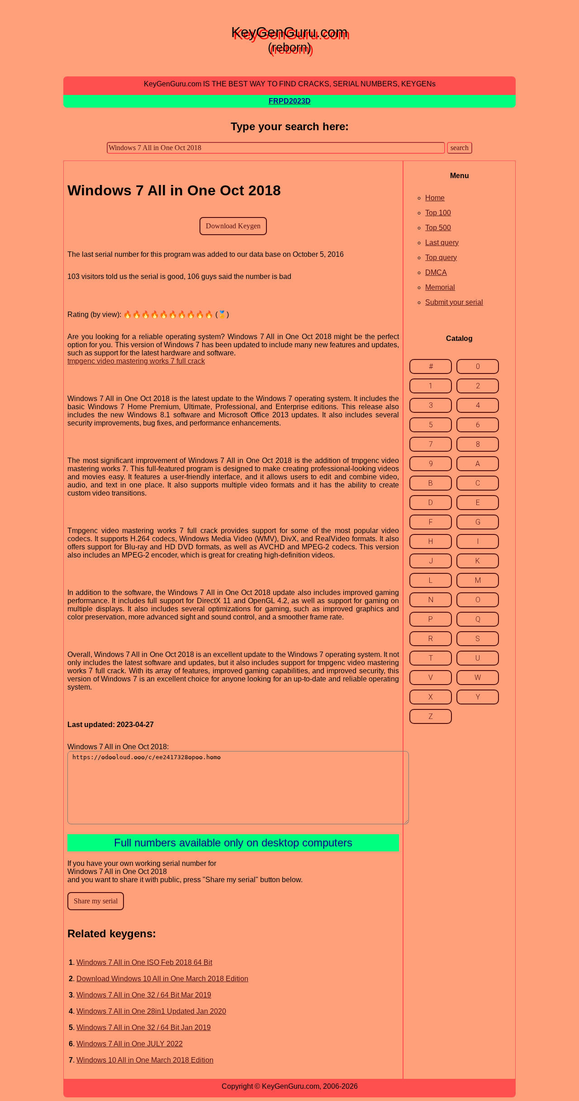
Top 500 (438, 228)
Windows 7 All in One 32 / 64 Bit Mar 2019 (143, 995)
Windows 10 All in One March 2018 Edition (145, 1060)
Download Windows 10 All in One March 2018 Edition (162, 979)
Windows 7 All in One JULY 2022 (129, 1044)
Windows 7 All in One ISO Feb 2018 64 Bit (144, 962)
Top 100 (438, 213)
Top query (441, 257)
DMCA (436, 272)
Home (435, 198)
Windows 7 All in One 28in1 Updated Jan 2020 (151, 1011)
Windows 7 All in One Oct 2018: (118, 747)
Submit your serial (454, 302)
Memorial (440, 287)
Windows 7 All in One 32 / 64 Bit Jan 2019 (143, 1027)
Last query (442, 242)
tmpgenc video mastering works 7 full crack (136, 361)
